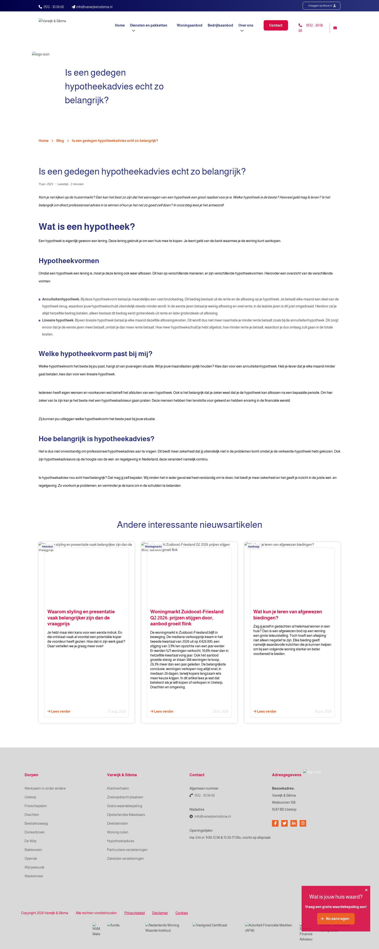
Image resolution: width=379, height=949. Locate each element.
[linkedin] (293, 823)
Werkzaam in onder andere (45, 788)
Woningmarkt (153, 546)
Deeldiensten (117, 823)
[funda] (122, 928)
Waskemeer (34, 876)
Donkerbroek (35, 832)
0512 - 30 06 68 (54, 7)
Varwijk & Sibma (122, 775)
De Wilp (30, 841)
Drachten (32, 815)
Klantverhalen (118, 788)
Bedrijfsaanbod (220, 25)
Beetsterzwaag (36, 823)
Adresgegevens (286, 775)
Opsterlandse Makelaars (126, 815)
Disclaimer (160, 913)
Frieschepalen (36, 806)
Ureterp (30, 797)
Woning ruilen (117, 832)
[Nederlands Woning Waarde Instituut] (165, 928)
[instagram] (303, 823)
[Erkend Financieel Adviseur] (306, 932)
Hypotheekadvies (120, 841)
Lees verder (60, 711)
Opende (31, 858)
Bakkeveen (33, 850)
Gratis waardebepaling (124, 806)
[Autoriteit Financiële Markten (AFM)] (269, 928)
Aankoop (253, 546)
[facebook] (275, 823)
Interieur (47, 546)
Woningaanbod (189, 25)
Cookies (181, 913)
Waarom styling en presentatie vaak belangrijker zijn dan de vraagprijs (81, 617)
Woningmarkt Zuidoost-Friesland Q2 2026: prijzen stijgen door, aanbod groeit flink (186, 617)
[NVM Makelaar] (96, 930)
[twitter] (284, 823)
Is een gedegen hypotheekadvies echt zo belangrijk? (115, 141)
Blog (60, 141)
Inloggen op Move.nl (320, 5)
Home (120, 25)
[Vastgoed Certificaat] (215, 928)
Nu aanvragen (337, 918)
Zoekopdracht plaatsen (125, 797)
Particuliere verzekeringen (127, 850)
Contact (275, 25)
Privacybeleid (134, 913)
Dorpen (31, 775)
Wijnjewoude (35, 867)
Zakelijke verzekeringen (125, 858)
